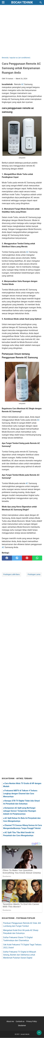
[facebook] (7, 558)
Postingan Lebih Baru (11, 574)
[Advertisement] (22, 31)
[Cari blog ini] (40, 2)
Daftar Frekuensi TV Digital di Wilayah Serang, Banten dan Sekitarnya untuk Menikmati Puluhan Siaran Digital (19, 955)
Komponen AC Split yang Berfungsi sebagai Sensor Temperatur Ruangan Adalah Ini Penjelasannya (19, 811)
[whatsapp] (37, 558)
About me (10, 1021)
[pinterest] (27, 558)
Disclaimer (22, 1025)
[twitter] (17, 558)
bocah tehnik (22, 2)
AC (22, 84)
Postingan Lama (34, 574)
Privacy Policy (31, 1021)
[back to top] (39, 1032)
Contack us (20, 1021)
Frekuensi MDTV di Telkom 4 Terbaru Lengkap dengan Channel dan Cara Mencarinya (20, 793)
